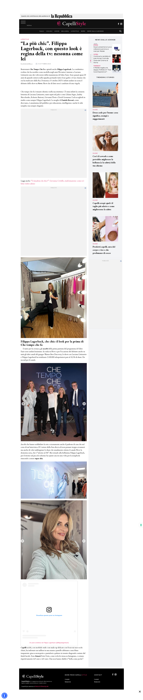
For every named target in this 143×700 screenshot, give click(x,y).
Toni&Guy (96, 55)
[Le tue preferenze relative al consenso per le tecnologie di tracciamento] (141, 525)
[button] (90, 56)
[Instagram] (121, 24)
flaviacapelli (27, 64)
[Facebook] (118, 24)
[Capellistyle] (72, 24)
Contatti (67, 679)
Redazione (68, 682)
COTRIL (95, 44)
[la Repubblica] (61, 16)
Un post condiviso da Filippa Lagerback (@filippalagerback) (49, 642)
